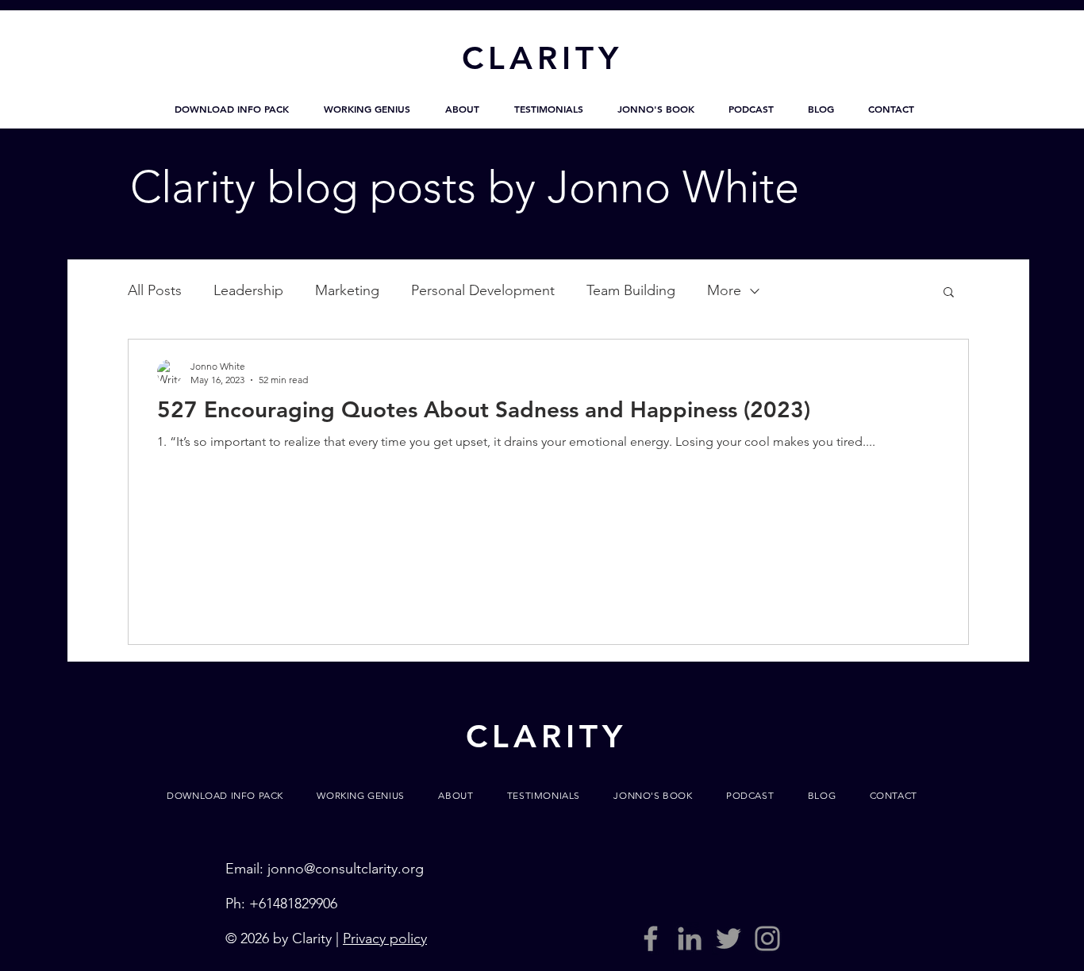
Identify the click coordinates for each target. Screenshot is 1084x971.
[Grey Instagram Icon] (767, 938)
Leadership (248, 290)
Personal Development (483, 290)
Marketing (347, 290)
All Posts (155, 290)
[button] (231, 109)
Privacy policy (385, 938)
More (724, 290)
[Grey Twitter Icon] (728, 938)
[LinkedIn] (689, 938)
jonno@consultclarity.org (345, 868)
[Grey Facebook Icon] (650, 938)
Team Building (630, 290)
